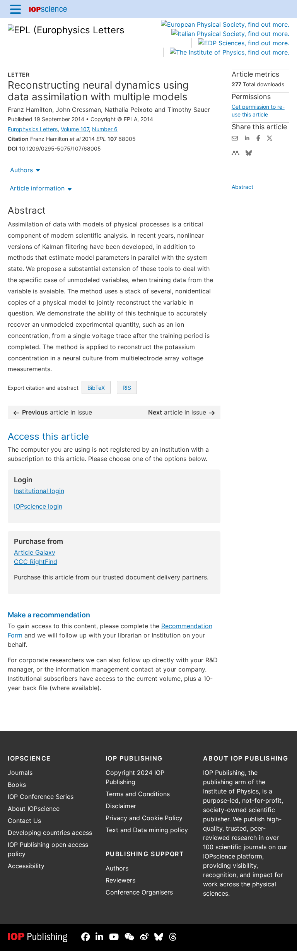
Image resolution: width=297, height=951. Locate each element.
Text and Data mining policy (147, 830)
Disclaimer (121, 806)
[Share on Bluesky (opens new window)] (249, 152)
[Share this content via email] (235, 137)
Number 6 (105, 129)
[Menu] (15, 9)
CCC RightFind (35, 561)
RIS (127, 387)
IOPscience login (38, 506)
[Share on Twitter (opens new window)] (269, 137)
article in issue (57, 412)
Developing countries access (50, 832)
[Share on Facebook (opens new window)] (258, 137)
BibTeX (96, 387)
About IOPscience (34, 808)
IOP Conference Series (40, 796)
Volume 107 (75, 129)
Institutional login (39, 491)
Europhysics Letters (33, 129)
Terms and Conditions (138, 794)
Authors (21, 170)
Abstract (242, 186)
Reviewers (120, 880)
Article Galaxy (34, 552)
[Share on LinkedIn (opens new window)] (247, 137)
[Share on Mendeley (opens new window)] (235, 152)
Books (17, 784)
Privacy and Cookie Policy (144, 818)
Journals (20, 772)
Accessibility (26, 866)
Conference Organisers (139, 892)
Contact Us (24, 820)
